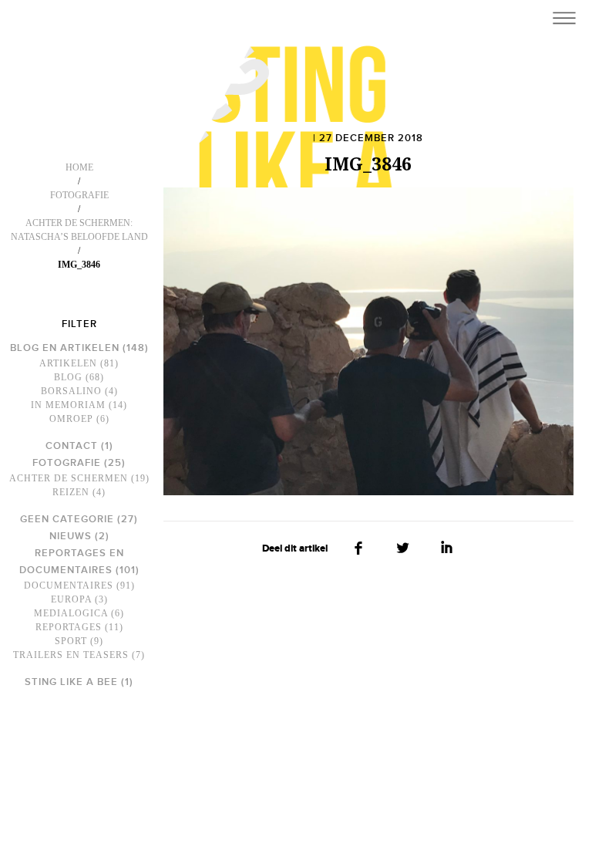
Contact (71, 446)
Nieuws (70, 536)
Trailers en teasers (71, 655)
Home (79, 167)
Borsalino (71, 391)
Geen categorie (67, 519)
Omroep (71, 418)
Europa (71, 599)
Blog (68, 377)
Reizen (70, 492)
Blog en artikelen (64, 348)
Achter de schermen (68, 478)
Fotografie (79, 195)
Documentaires (68, 585)
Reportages (68, 627)
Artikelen (68, 363)
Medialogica (71, 613)
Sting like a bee (71, 682)
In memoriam (68, 405)
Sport (71, 641)
